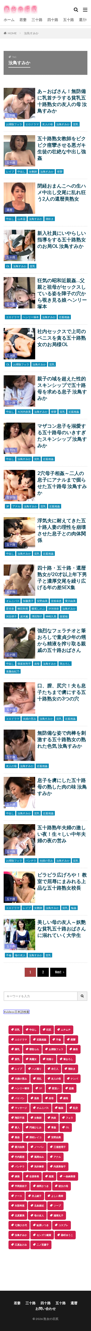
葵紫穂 (64, 616)
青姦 (53, 1127)
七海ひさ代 (21, 1225)
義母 (75, 1049)
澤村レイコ (35, 1137)
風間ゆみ (39, 1156)
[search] (82, 996)
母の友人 (20, 955)
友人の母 (47, 124)
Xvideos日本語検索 (16, 1012)
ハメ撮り (36, 1068)
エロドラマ (32, 124)
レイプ (10, 171)
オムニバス (12, 600)
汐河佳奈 (53, 608)
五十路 (68, 19)
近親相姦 (64, 317)
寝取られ (34, 1049)
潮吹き (50, 218)
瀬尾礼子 (58, 1215)
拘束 (53, 1117)
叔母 (37, 663)
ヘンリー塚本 (31, 317)
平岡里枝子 (21, 1186)
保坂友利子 (24, 663)
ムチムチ (66, 1029)
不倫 (8, 955)
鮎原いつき (43, 1225)
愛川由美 (70, 600)
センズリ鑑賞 (44, 1234)
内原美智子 (60, 1166)
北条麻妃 (39, 1205)
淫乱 (39, 1078)
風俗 (17, 1137)
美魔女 (33, 1059)
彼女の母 (63, 1186)
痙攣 (59, 171)
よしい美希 (57, 1195)
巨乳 (17, 1029)
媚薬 (17, 1176)
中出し (21, 171)
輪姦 (73, 907)
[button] (45, 1266)
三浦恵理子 (60, 1146)
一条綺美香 (69, 1176)
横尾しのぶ (38, 608)
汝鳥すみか (31, 33)
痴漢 (51, 1176)
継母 (65, 1098)
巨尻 (48, 1029)
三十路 (37, 19)
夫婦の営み (29, 718)
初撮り (50, 1059)
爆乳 (17, 1049)
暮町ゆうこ (67, 1234)
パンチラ (30, 860)
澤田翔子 (37, 616)
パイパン (20, 1098)
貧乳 (75, 124)
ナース (18, 1195)
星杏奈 (10, 608)
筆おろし (65, 663)
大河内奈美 (24, 411)
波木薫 (24, 616)
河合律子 (11, 616)
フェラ (69, 1117)
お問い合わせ (45, 1308)
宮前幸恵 (56, 600)
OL (8, 266)
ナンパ (74, 1078)
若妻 (23, 19)
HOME (12, 33)
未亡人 (54, 1068)
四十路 (52, 19)
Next (58, 972)
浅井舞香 (39, 1166)
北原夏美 (20, 1215)
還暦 (82, 19)
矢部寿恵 (20, 1205)
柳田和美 (22, 608)
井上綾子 (36, 1195)
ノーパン (39, 1146)
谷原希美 (34, 1176)
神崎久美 (51, 616)
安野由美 (42, 600)
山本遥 (21, 218)
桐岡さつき (43, 1186)
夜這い (55, 1088)
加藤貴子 (28, 600)
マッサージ (21, 1107)
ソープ (57, 1205)
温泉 (36, 1098)
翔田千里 (20, 1117)
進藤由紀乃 (12, 671)
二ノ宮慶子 (43, 1244)
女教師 (33, 171)
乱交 (75, 1107)
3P (7, 506)
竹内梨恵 (20, 1156)
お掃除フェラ (14, 124)
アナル (16, 506)
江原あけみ (21, 1244)
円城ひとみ (35, 1127)
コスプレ (63, 1225)
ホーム (9, 19)
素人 (17, 1127)
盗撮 (71, 1088)
